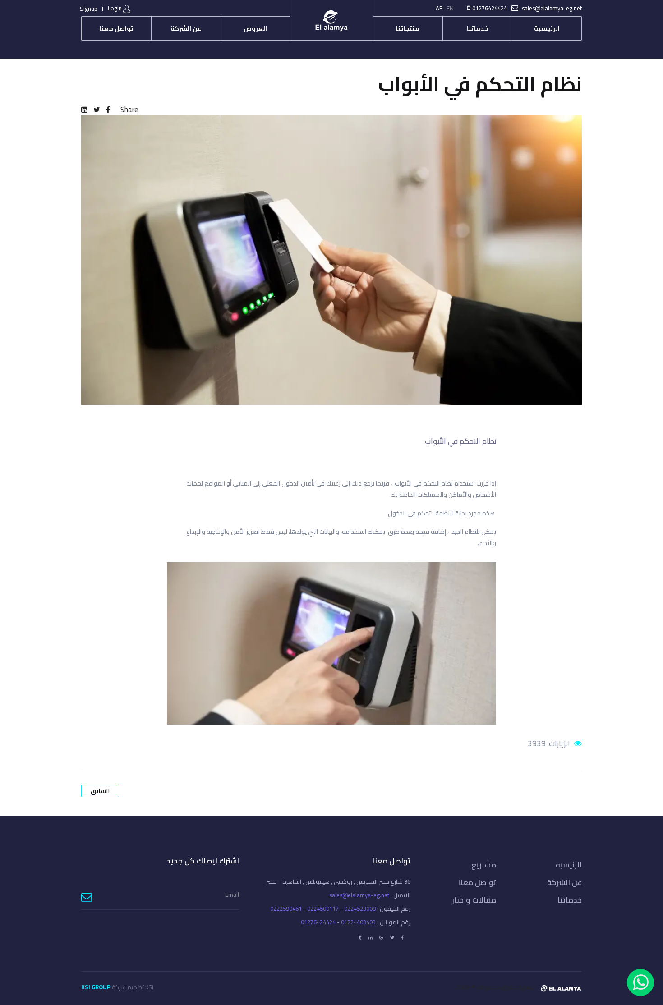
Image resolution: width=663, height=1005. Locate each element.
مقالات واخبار (474, 900)
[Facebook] (108, 109)
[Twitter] (96, 109)
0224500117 (323, 908)
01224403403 (358, 922)
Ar (439, 8)
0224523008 (360, 908)
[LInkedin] (370, 937)
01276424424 (489, 8)
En (450, 8)
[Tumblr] (360, 937)
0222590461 (286, 908)
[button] (120, 9)
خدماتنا (477, 28)
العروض (255, 28)
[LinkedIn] (84, 109)
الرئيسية (547, 28)
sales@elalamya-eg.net (552, 8)
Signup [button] (88, 8)
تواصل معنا (116, 28)
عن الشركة (185, 28)
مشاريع (483, 865)
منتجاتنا (407, 28)
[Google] (381, 937)
